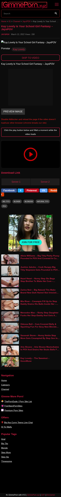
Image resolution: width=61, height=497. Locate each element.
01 (10, 21)
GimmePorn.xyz (33, 495)
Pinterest (32, 190)
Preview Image (13, 111)
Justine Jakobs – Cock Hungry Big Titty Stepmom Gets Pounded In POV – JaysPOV (39, 270)
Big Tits (4, 443)
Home (3, 21)
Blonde (4, 448)
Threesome (6, 461)
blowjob (29, 201)
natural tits (42, 201)
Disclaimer (50, 495)
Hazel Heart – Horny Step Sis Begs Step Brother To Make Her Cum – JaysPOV (37, 281)
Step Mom (6, 452)
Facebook (9, 190)
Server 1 (16, 182)
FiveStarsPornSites (13, 406)
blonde (17, 201)
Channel (16, 21)
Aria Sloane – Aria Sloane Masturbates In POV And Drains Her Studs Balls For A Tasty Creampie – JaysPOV (39, 349)
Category (5, 385)
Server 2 (45, 182)
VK (43, 190)
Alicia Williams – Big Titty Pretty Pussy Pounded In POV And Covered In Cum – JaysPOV (39, 258)
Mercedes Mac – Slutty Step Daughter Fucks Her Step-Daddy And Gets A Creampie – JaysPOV (39, 315)
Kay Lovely (19, 49)
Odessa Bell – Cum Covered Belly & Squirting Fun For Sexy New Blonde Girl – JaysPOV (38, 327)
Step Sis (5, 457)
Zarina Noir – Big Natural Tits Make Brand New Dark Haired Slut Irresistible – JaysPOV (40, 292)
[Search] (56, 13)
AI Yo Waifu (6, 427)
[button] (30, 154)
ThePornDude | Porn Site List (18, 401)
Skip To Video (30, 58)
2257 (43, 495)
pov (4, 206)
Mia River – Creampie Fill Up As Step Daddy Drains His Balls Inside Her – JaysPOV (38, 304)
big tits (6, 201)
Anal (3, 439)
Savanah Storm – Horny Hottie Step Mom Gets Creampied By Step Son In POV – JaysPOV (39, 338)
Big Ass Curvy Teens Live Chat (18, 422)
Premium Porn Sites (13, 410)
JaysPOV (26, 21)
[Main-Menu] (56, 4)
